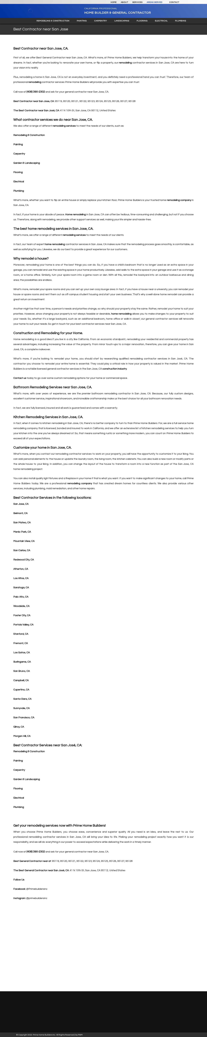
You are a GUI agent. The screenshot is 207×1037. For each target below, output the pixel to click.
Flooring (18, 172)
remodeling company (179, 200)
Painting (18, 144)
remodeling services (64, 125)
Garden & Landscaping (26, 163)
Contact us (19, 378)
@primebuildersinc (36, 898)
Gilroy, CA (18, 726)
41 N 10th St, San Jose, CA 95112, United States (88, 110)
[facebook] (191, 2)
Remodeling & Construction (29, 135)
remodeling (125, 62)
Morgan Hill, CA (22, 736)
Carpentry (19, 153)
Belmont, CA (20, 513)
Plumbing (18, 190)
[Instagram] (50, 1004)
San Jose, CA (21, 504)
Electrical (18, 181)
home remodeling (55, 244)
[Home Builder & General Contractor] (30, 11)
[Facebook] (54, 1004)
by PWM (79, 1035)
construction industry (115, 368)
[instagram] (186, 2)
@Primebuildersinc (36, 889)
